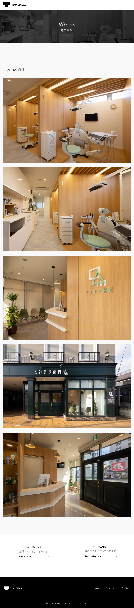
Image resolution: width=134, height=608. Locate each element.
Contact (126, 588)
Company (111, 588)
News (98, 588)
